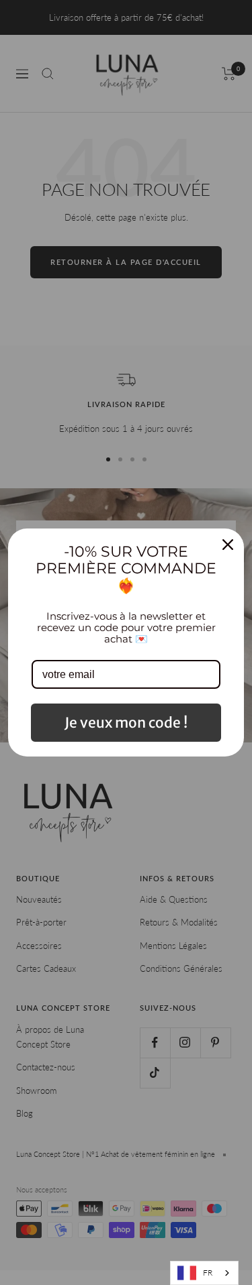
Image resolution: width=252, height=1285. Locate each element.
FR (207, 1273)
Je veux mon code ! (126, 723)
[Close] (228, 544)
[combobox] (204, 1273)
